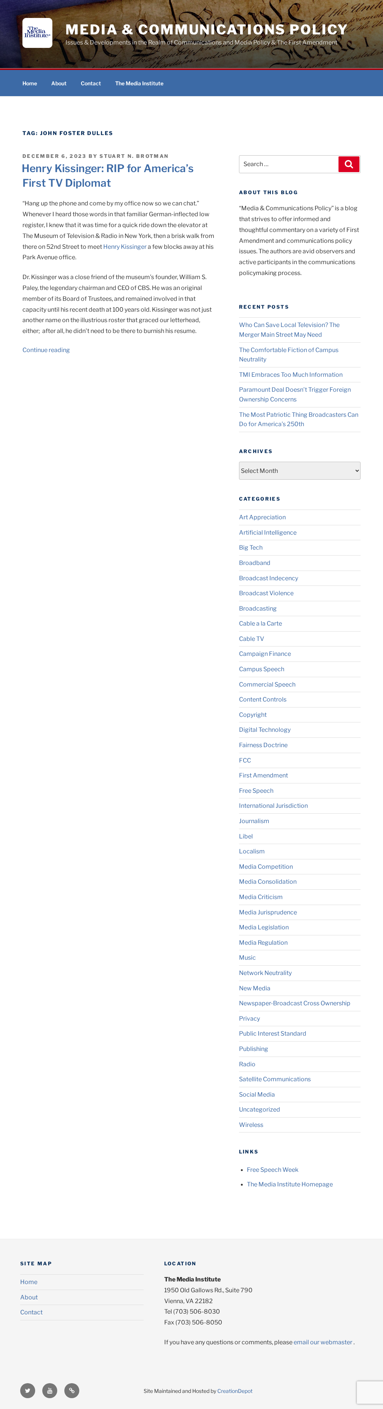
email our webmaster (323, 1342)
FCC (245, 760)
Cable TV (251, 638)
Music (247, 957)
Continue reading (46, 350)
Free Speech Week (272, 1169)
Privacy (249, 1018)
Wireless (251, 1124)
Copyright (253, 714)
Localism (252, 851)
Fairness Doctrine (263, 745)
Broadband (254, 562)
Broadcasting (258, 608)
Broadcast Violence (266, 593)
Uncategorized (259, 1109)
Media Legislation (264, 927)
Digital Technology (265, 729)
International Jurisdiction (273, 805)
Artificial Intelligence (268, 532)
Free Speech (256, 790)
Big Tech (251, 547)
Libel (246, 836)
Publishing (253, 1048)
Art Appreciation (262, 517)
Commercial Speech (267, 684)
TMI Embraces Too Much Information (291, 374)
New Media (254, 988)
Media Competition (266, 866)
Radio (247, 1064)
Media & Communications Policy (207, 29)
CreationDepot (234, 1391)
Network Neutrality (265, 972)
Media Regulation (263, 942)
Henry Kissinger (125, 246)
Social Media (257, 1094)
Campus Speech (261, 669)
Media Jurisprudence (268, 912)
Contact (91, 83)
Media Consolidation (268, 881)
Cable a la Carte (260, 623)
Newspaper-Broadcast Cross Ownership (294, 1003)
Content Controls (263, 699)
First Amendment (263, 775)
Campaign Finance (265, 653)
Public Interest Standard (272, 1033)
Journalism (254, 821)
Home (29, 83)
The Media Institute (139, 83)
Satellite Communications (275, 1079)
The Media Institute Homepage (290, 1184)
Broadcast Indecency (268, 578)
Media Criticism (261, 897)
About (59, 83)
